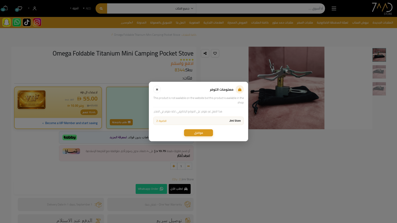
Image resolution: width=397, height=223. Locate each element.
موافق (198, 132)
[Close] (157, 89)
